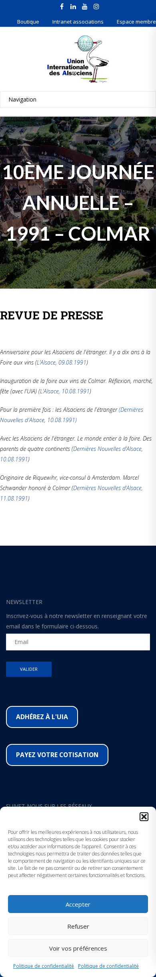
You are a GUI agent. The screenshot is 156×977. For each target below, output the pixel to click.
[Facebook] (61, 6)
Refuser (78, 926)
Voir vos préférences (78, 948)
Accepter (78, 904)
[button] (144, 817)
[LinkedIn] (73, 6)
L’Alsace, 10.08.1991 (65, 391)
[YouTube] (85, 6)
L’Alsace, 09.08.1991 (61, 362)
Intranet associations (78, 21)
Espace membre (136, 21)
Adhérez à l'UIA (42, 716)
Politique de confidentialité (43, 966)
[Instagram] (96, 6)
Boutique (28, 21)
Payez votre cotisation (57, 754)
